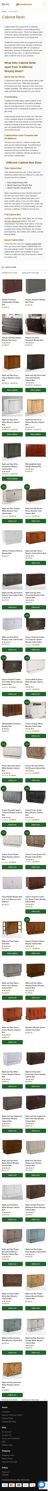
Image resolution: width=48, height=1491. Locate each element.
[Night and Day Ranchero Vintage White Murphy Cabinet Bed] (35, 1324)
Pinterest (5, 1472)
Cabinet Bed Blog (9, 1422)
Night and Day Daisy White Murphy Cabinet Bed (10, 1207)
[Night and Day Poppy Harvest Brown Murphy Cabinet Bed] (35, 1280)
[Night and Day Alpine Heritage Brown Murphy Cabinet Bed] (35, 969)
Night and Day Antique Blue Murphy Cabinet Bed (12, 1339)
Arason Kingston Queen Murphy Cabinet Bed (34, 942)
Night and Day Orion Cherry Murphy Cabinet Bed (11, 377)
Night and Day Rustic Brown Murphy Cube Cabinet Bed (33, 511)
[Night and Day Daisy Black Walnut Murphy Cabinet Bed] (12, 1147)
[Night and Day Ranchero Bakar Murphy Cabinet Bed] (12, 1369)
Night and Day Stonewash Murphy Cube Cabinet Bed (12, 594)
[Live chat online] (41, 1484)
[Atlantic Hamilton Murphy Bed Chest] (35, 286)
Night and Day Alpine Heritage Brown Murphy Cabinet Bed (34, 985)
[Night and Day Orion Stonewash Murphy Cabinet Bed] (12, 450)
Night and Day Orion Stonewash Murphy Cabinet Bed (10, 466)
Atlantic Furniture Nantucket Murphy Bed (34, 339)
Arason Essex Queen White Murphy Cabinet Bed (10, 856)
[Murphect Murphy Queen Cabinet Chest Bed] (35, 1014)
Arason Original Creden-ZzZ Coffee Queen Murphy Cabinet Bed (12, 682)
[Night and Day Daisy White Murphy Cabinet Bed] (12, 1191)
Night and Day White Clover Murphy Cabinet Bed (11, 1074)
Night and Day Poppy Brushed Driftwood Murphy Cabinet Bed (10, 1251)
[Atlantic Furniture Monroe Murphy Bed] (12, 537)
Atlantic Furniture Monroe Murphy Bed (12, 552)
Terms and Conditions (11, 1438)
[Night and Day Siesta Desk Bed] (12, 927)
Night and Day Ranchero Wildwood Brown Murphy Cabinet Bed (35, 1207)
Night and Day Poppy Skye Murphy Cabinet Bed (35, 1250)
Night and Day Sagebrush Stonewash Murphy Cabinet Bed (12, 1118)
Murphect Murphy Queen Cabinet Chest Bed (35, 1028)
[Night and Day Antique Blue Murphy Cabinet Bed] (12, 1324)
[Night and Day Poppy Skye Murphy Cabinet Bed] (35, 1236)
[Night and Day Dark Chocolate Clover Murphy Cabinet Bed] (35, 1058)
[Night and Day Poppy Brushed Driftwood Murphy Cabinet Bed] (12, 1236)
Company (6, 1412)
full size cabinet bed (12, 221)
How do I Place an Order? (12, 1415)
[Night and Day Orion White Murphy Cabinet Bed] (12, 406)
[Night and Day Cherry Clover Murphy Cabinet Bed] (12, 1014)
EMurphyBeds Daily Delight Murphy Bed (33, 465)
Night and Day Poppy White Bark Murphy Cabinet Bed (10, 1296)
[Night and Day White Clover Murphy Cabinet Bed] (12, 1058)
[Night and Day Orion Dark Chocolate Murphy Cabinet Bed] (35, 362)
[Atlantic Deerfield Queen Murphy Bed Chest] (12, 324)
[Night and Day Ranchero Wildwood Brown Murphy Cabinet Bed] (35, 1191)
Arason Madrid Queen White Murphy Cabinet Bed (34, 682)
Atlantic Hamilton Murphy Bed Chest (35, 301)
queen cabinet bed (33, 244)
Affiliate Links (7, 1445)
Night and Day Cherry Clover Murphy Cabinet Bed (11, 1029)
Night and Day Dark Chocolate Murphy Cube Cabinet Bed (34, 595)
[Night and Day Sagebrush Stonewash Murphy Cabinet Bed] (12, 1102)
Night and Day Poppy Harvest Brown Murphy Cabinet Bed (34, 1296)
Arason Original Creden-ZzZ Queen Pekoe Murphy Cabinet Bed (35, 899)
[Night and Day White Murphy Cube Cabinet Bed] (12, 623)
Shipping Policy (8, 1455)
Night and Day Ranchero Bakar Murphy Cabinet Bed (11, 1384)
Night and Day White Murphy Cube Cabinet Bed (12, 638)
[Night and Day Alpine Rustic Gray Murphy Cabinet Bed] (12, 969)
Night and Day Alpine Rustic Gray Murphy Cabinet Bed (10, 985)
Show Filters (10, 267)
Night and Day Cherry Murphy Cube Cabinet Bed (35, 552)
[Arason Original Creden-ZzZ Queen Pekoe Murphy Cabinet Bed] (35, 883)
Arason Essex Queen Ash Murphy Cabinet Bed (35, 855)
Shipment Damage (9, 1462)
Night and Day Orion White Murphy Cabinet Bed (10, 422)
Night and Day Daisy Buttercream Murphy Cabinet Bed (33, 1163)
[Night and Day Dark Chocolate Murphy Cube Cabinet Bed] (35, 579)
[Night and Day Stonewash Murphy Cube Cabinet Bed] (12, 579)
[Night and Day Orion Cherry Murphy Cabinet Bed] (12, 362)
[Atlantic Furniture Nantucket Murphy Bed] (35, 324)
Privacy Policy (7, 1418)
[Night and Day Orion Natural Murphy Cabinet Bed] (35, 406)
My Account (6, 1432)
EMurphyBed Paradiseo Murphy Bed (11, 725)
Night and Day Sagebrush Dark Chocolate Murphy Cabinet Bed (35, 1118)
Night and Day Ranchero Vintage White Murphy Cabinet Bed (35, 1340)
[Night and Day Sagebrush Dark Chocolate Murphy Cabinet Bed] (35, 1102)
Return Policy (7, 1458)
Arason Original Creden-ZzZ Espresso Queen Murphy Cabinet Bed (35, 639)
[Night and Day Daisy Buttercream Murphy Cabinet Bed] (35, 1147)
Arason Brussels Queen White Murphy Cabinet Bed (11, 768)
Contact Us (6, 1435)
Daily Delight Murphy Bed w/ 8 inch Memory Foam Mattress (12, 899)
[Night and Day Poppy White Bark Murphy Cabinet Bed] (12, 1280)
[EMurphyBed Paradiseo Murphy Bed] (12, 710)
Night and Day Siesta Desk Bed (10, 942)
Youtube (5, 1475)
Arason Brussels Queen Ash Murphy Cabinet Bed (35, 767)
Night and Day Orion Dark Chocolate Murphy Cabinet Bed (35, 377)
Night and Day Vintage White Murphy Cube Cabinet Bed (11, 511)
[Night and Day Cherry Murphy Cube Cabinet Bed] (35, 537)
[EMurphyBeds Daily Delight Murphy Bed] (35, 450)
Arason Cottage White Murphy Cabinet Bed (33, 725)
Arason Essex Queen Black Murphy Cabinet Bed (34, 812)
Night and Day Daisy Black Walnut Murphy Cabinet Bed (10, 1163)
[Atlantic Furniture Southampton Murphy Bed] (12, 286)
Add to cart (12, 521)
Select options (12, 390)
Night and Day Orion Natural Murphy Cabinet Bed (34, 422)
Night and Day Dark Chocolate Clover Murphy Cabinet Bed (35, 1074)
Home (4, 11)
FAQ (4, 1442)
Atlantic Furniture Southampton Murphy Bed (10, 302)
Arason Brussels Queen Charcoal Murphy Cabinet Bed (12, 812)
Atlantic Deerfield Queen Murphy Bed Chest (11, 339)
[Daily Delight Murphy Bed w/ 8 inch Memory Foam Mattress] (12, 883)
